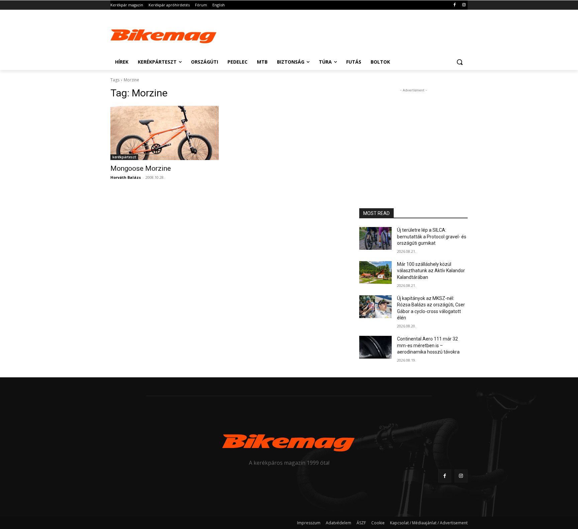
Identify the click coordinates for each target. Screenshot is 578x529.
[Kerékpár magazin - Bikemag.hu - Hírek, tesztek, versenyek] (163, 34)
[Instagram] (464, 5)
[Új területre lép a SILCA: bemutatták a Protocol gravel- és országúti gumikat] (375, 238)
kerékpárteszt (124, 157)
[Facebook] (454, 5)
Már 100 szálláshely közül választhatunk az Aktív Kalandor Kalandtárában (431, 270)
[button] (460, 62)
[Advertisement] (339, 34)
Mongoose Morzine (140, 168)
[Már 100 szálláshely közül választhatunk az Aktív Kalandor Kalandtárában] (375, 272)
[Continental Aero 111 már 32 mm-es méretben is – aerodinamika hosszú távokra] (375, 347)
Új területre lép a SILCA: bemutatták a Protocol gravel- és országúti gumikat (431, 236)
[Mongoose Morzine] (164, 133)
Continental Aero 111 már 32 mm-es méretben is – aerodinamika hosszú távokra (428, 345)
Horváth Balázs (125, 177)
